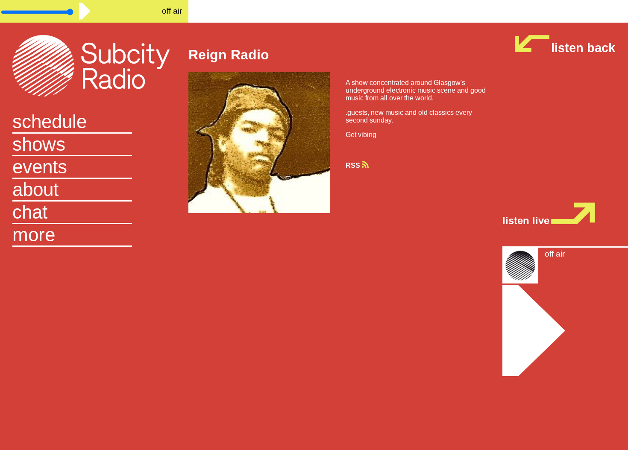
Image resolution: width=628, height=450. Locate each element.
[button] (94, 235)
